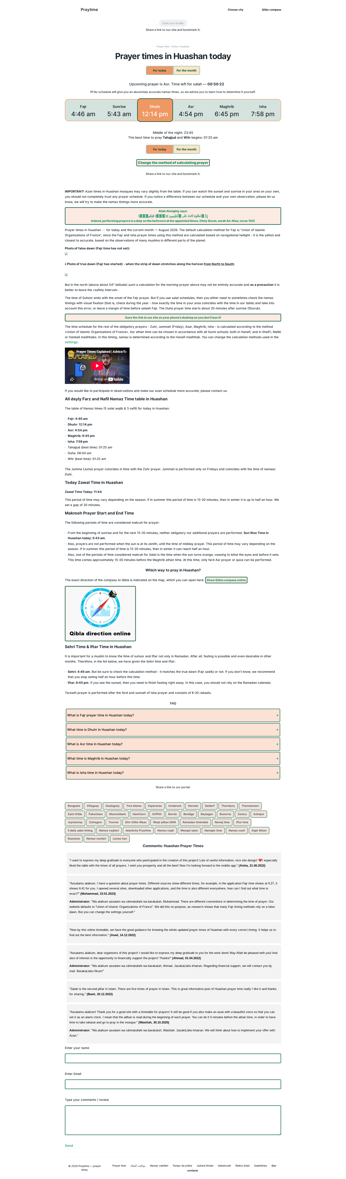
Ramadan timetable (195, 822)
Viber (169, 36)
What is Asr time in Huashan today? (95, 744)
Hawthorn (139, 814)
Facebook (146, 36)
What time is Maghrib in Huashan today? (98, 758)
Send (69, 1145)
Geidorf (210, 805)
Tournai (113, 822)
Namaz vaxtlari (96, 838)
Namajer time (213, 830)
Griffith (157, 814)
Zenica (242, 814)
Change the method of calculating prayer (173, 163)
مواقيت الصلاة (137, 1165)
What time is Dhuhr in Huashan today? (97, 729)
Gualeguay (113, 805)
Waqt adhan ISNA (164, 822)
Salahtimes (260, 1165)
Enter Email (73, 1074)
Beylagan (207, 814)
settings (71, 342)
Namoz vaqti (166, 830)
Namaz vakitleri (159, 1165)
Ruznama (74, 838)
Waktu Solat (242, 1165)
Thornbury (228, 805)
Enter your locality (173, 23)
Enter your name (77, 1048)
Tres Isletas (133, 805)
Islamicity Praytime (138, 830)
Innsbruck (174, 805)
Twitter (154, 36)
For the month (186, 70)
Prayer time (119, 1165)
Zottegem (95, 822)
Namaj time (222, 822)
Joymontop (75, 822)
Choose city (235, 9)
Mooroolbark (117, 814)
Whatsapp (184, 36)
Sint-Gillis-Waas (136, 822)
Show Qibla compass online (226, 580)
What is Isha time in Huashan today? (95, 773)
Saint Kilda (75, 814)
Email (199, 36)
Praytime (89, 9)
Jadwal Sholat (205, 1165)
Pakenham (96, 814)
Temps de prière (182, 1165)
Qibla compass (271, 9)
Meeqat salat (189, 830)
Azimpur (258, 814)
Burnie (172, 814)
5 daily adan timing (80, 830)
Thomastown (250, 805)
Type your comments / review (87, 1100)
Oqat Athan (259, 830)
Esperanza (155, 805)
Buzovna (225, 814)
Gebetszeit (224, 1165)
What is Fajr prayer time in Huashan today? (100, 715)
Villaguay (93, 805)
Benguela (74, 805)
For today (159, 70)
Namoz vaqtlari (109, 830)
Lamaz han (120, 838)
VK (192, 36)
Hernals (193, 805)
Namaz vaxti (237, 830)
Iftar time (242, 822)
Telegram (177, 36)
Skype (162, 36)
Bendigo (188, 814)
